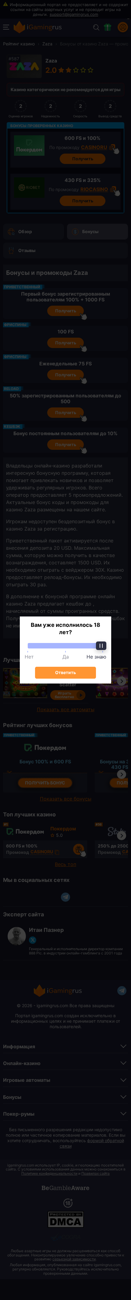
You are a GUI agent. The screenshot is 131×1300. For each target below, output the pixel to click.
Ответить (65, 672)
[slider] (65, 646)
